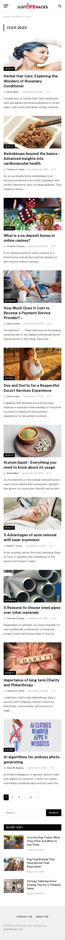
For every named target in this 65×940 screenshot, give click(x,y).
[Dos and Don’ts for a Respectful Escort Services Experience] (32, 364)
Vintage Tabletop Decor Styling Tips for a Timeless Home (44, 885)
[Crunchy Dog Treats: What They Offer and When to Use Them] (14, 842)
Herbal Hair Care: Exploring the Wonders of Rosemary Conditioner (31, 81)
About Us (42, 916)
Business (10, 301)
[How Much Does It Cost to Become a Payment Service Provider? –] (32, 286)
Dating (9, 378)
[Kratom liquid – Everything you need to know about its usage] (32, 441)
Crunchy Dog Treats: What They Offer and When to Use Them (43, 841)
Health (9, 69)
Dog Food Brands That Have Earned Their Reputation (41, 863)
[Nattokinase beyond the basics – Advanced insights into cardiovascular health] (32, 132)
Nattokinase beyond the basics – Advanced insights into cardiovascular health (32, 159)
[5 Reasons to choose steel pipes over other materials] (32, 586)
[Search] (59, 6)
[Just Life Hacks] (32, 6)
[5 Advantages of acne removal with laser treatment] (32, 513)
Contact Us (24, 916)
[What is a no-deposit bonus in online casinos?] (32, 214)
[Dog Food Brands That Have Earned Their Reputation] (14, 864)
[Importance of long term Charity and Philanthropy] (32, 658)
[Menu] (6, 6)
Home (7, 16)
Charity (9, 673)
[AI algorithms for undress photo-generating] (32, 735)
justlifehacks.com (13, 929)
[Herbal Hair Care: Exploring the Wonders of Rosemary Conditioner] (32, 54)
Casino (9, 228)
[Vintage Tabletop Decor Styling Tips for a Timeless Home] (14, 886)
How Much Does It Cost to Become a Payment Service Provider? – (27, 313)
